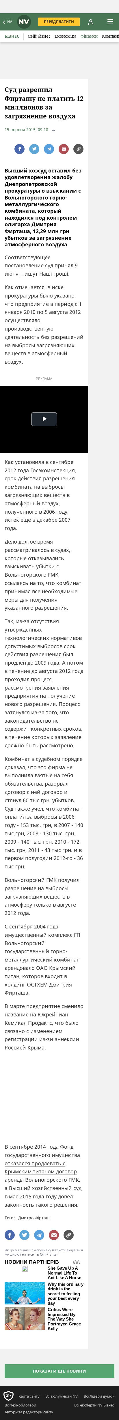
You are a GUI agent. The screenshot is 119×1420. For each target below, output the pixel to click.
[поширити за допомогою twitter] (34, 149)
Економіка (66, 36)
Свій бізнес (39, 36)
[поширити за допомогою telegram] (49, 149)
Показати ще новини (59, 1371)
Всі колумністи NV (61, 1396)
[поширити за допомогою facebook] (19, 149)
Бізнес (12, 36)
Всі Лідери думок (99, 1396)
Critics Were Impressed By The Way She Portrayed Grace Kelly (64, 1319)
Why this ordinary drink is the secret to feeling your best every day (65, 1294)
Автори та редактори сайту (29, 1412)
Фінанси (89, 36)
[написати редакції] (64, 149)
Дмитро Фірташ (34, 1218)
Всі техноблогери (20, 1405)
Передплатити (59, 21)
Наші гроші (53, 273)
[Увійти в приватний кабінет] (91, 22)
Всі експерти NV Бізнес (94, 1405)
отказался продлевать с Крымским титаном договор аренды (41, 1171)
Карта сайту (29, 1396)
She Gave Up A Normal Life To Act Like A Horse (64, 1273)
